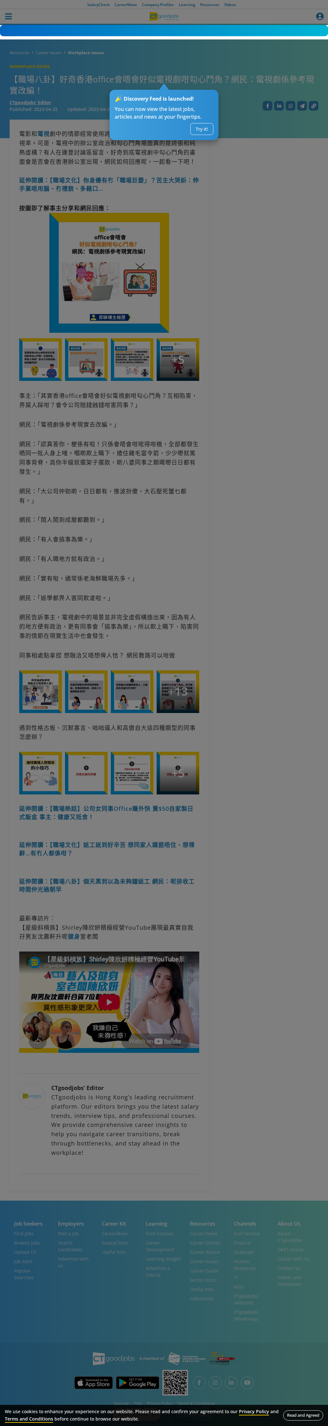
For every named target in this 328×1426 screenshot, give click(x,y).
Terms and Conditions (29, 1419)
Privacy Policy (254, 1411)
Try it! (202, 129)
